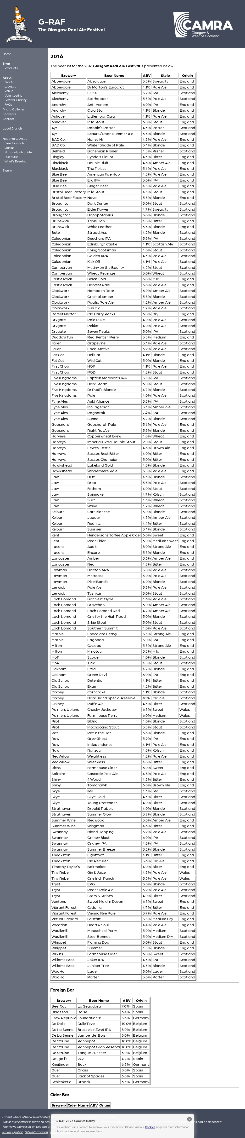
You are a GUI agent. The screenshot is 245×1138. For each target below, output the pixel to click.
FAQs (8, 104)
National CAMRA (15, 138)
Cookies (150, 1126)
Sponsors (9, 114)
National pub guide (18, 152)
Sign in (7, 170)
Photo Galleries (14, 109)
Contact (8, 118)
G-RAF (9, 82)
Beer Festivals (14, 143)
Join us (9, 147)
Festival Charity (16, 100)
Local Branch (12, 128)
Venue (9, 91)
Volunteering (13, 95)
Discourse (11, 156)
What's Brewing (16, 161)
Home (7, 54)
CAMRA (10, 86)
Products (11, 68)
